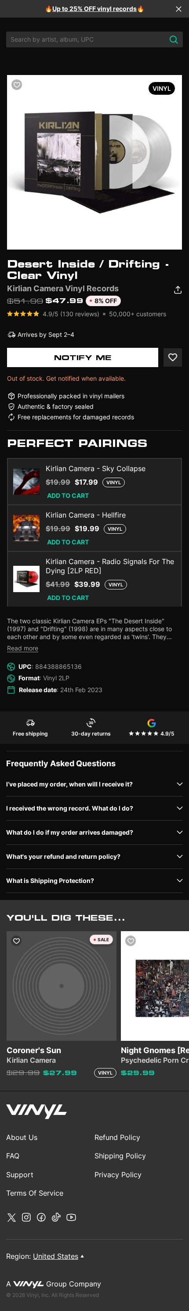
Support (19, 1174)
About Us (21, 1137)
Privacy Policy (118, 1174)
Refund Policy (117, 1137)
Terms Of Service (34, 1193)
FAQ (12, 1155)
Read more (22, 648)
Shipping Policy (120, 1155)
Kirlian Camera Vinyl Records (63, 288)
